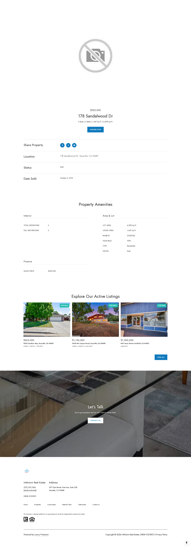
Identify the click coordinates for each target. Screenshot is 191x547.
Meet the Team (67, 504)
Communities (51, 504)
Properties (37, 504)
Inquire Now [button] (95, 129)
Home (26, 504)
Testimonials (82, 504)
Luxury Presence (41, 534)
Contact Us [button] (95, 420)
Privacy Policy (161, 534)
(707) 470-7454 (30, 487)
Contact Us (96, 504)
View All (161, 357)
